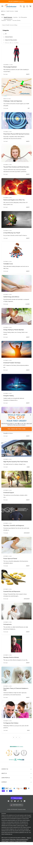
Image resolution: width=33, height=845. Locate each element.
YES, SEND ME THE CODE (16, 429)
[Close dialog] (30, 415)
